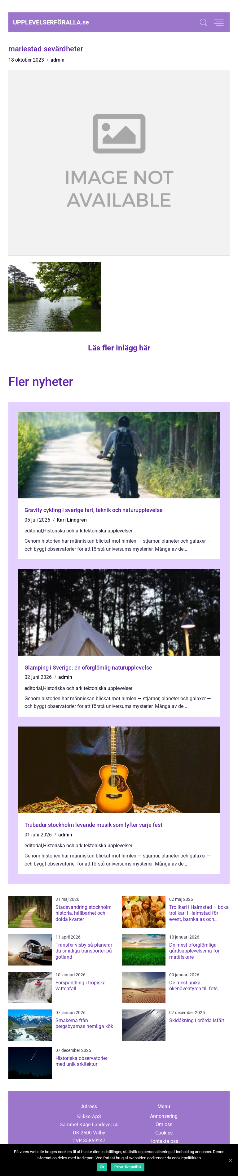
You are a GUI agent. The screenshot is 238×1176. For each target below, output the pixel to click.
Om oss (164, 1124)
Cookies (164, 1133)
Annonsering (164, 1116)
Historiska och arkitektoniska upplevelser (87, 531)
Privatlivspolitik (127, 1167)
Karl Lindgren (72, 520)
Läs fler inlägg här (119, 347)
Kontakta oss (163, 1141)
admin (57, 60)
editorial (33, 531)
